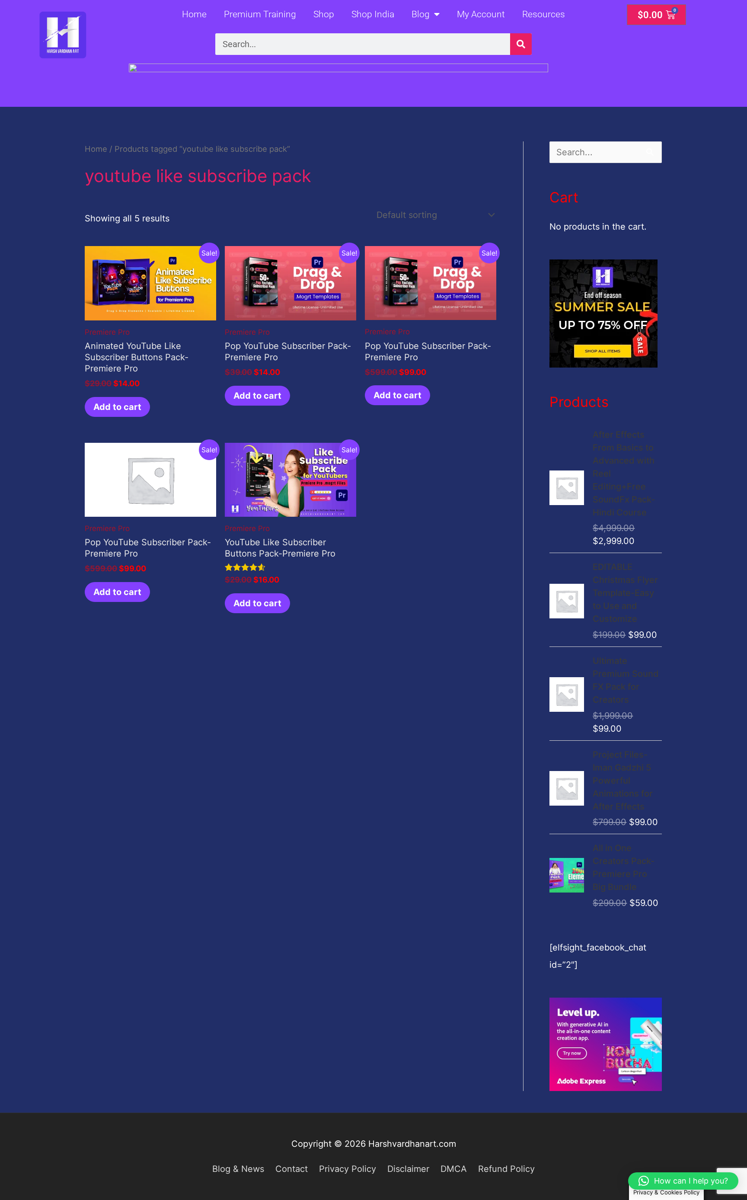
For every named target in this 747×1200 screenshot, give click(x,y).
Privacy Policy (347, 1169)
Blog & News (238, 1169)
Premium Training (260, 14)
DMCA (454, 1169)
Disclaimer (408, 1169)
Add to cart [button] (117, 407)
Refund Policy (506, 1169)
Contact (291, 1169)
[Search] (521, 44)
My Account (481, 14)
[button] (683, 1181)
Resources (543, 14)
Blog (421, 14)
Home (194, 14)
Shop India (372, 14)
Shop (323, 14)
